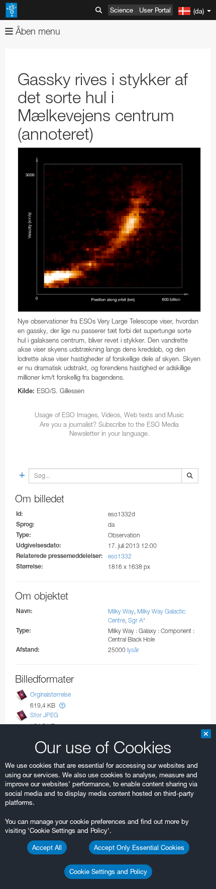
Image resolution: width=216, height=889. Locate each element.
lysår (133, 650)
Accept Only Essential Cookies (139, 847)
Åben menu (36, 31)
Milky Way (121, 611)
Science (121, 10)
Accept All (47, 847)
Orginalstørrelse (50, 694)
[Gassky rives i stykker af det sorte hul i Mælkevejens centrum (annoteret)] (109, 230)
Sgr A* (136, 620)
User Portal (155, 10)
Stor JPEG (44, 715)
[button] (62, 705)
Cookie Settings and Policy (108, 871)
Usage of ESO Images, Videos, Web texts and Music (109, 415)
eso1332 (120, 556)
